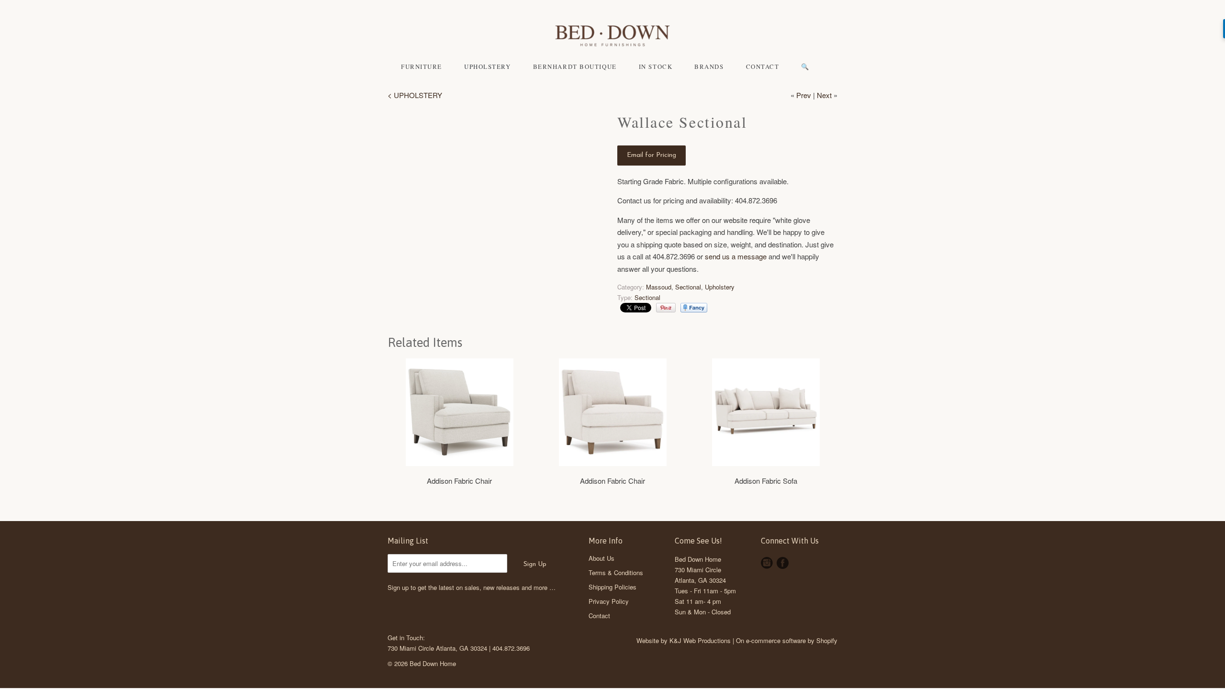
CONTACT (763, 66)
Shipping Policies (612, 586)
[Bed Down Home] (612, 37)
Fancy (693, 307)
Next (824, 95)
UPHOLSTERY (487, 66)
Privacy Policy (609, 601)
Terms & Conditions (616, 572)
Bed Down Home (698, 559)
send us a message (736, 256)
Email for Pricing (651, 155)
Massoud (658, 286)
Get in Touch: (406, 637)
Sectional (688, 286)
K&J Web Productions (700, 640)
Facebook (783, 563)
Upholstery (720, 286)
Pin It (666, 307)
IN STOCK (655, 66)
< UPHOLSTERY (415, 95)
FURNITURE (421, 66)
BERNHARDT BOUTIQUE (575, 66)
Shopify (826, 640)
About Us (601, 558)
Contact (599, 615)
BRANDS (709, 66)
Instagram (767, 563)
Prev (803, 95)
